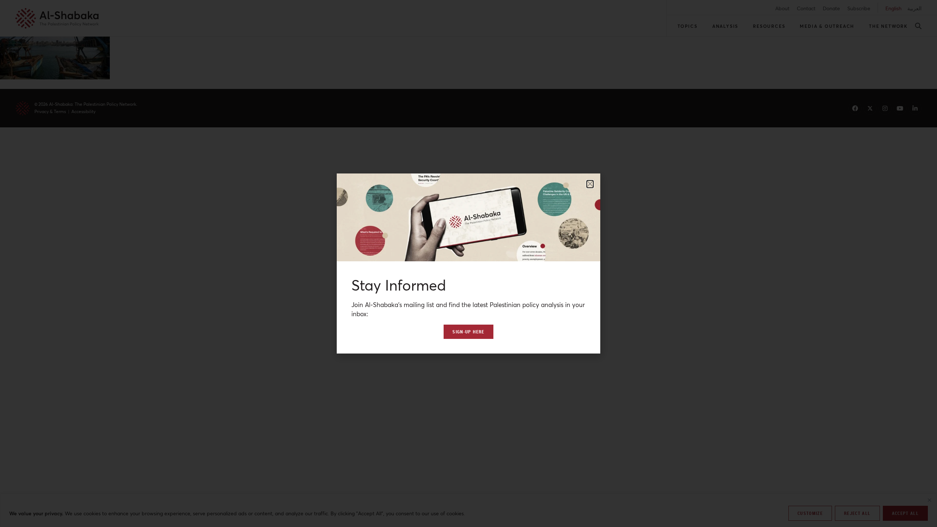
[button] (590, 184)
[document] (468, 263)
